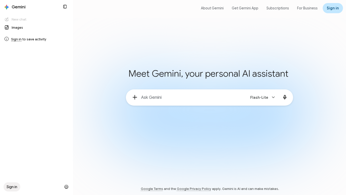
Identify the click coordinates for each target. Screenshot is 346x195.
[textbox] (191, 97)
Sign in (16, 39)
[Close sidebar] (64, 6)
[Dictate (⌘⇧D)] (285, 97)
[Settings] (66, 186)
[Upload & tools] (135, 97)
